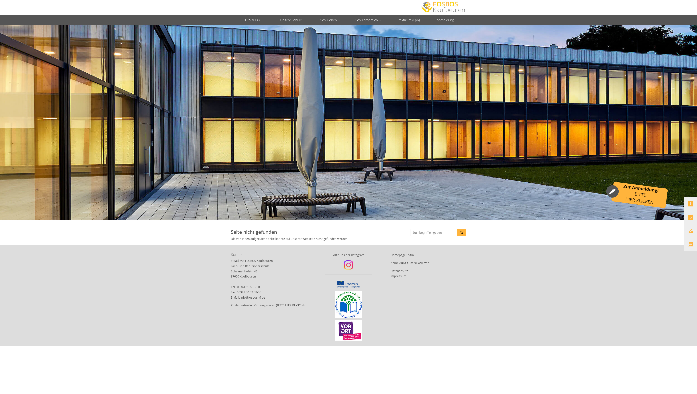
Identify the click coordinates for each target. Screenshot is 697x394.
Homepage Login (402, 255)
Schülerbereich (366, 20)
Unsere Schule (291, 20)
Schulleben (328, 20)
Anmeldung (445, 20)
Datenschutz (399, 271)
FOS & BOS (253, 20)
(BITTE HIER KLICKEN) (290, 305)
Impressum (398, 276)
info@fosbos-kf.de (253, 297)
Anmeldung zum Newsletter (410, 263)
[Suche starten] (461, 232)
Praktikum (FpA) (408, 20)
